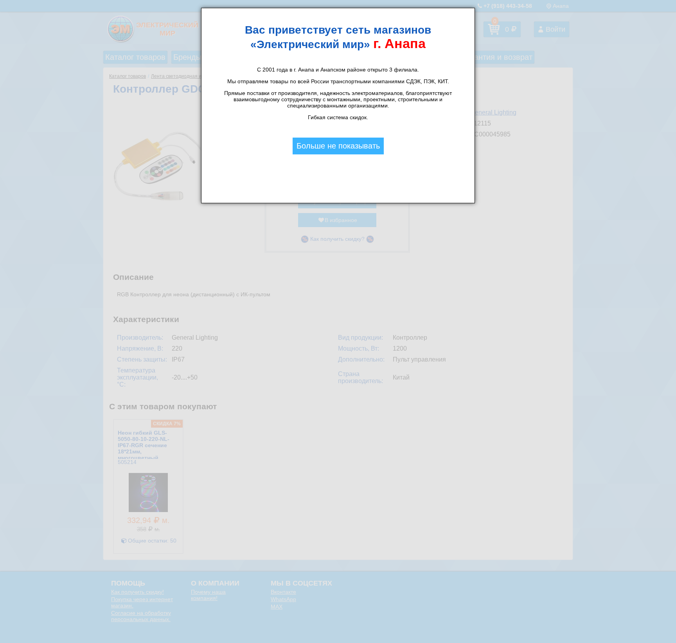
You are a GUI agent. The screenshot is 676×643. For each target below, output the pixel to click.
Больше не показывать (338, 145)
